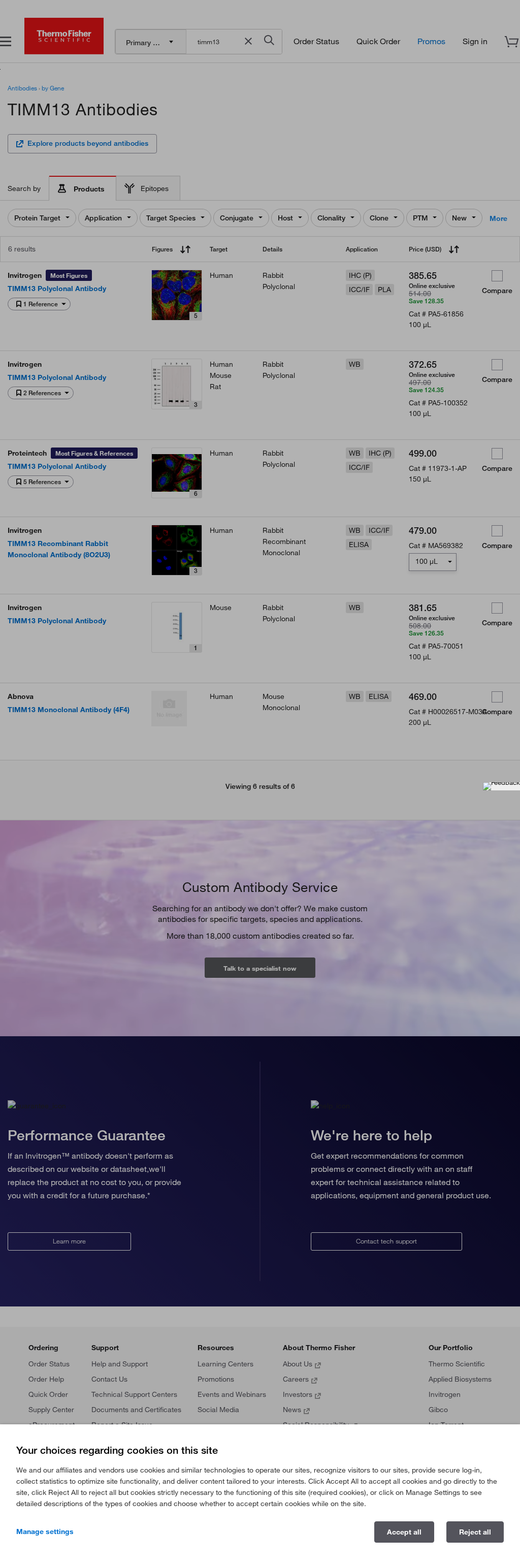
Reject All (475, 1532)
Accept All (404, 1532)
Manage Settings (45, 1531)
